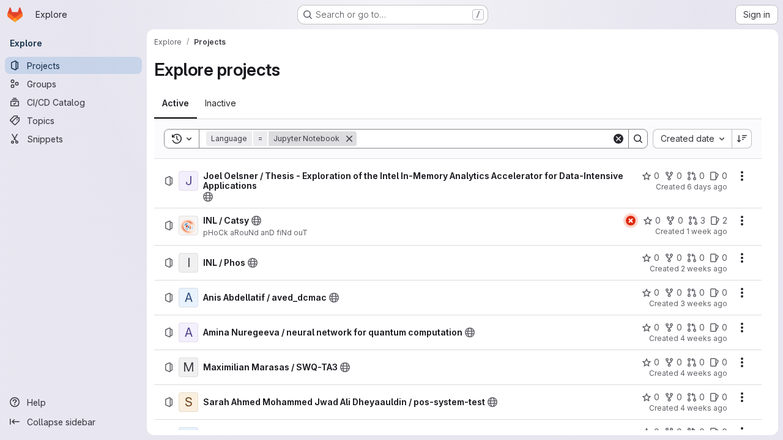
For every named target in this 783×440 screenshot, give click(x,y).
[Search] (638, 138)
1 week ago (706, 231)
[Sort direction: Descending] (742, 138)
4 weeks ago (703, 338)
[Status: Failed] (630, 220)
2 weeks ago (704, 268)
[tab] (175, 103)
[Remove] (349, 138)
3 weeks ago (703, 303)
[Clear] (618, 138)
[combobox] (692, 138)
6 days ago (707, 186)
